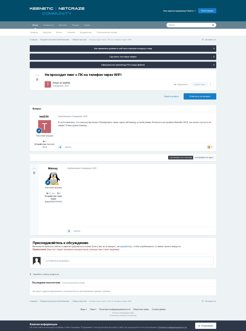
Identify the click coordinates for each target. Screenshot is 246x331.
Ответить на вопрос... (59, 261)
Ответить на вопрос (199, 96)
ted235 (66, 83)
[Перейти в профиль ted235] (48, 84)
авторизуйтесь (124, 246)
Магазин (63, 25)
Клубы (87, 25)
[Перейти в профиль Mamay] (53, 178)
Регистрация (207, 11)
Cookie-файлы (159, 309)
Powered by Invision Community (123, 315)
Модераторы (86, 32)
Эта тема (202, 25)
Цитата (68, 147)
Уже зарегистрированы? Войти (178, 11)
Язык (83, 309)
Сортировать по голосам (181, 157)
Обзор (35, 25)
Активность (48, 25)
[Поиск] (213, 25)
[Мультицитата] (60, 147)
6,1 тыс (51, 193)
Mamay (53, 168)
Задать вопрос (171, 96)
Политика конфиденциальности (114, 309)
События (71, 32)
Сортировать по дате (204, 157)
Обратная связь (141, 309)
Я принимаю (206, 325)
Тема (92, 309)
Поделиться (182, 84)
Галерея (34, 32)
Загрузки (47, 32)
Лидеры (75, 25)
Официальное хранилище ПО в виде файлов (123, 65)
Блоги (59, 32)
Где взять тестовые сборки (123, 57)
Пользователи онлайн (107, 32)
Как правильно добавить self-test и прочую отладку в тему (123, 48)
